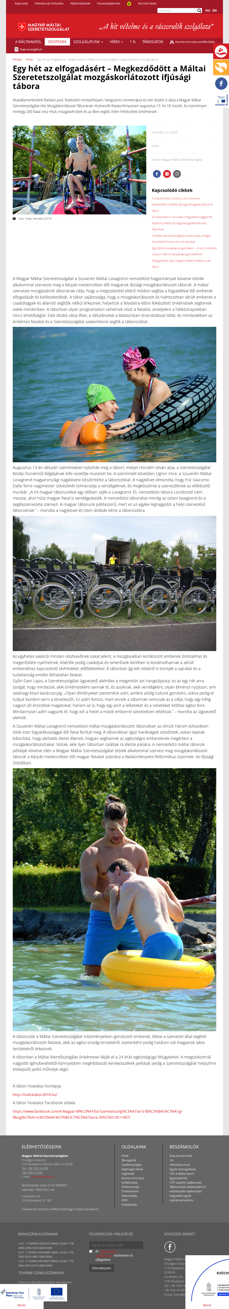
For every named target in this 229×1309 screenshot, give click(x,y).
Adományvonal (180, 1165)
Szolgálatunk (87, 41)
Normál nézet (147, 3)
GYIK (124, 1200)
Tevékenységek (131, 1165)
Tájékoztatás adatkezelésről (188, 1187)
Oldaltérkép (129, 1205)
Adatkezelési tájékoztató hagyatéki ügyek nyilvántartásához (186, 1195)
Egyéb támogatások (183, 1169)
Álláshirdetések (80, 3)
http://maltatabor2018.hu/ (35, 1094)
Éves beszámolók (181, 1156)
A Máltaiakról (28, 41)
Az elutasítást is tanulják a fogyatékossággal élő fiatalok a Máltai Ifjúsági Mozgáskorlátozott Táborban (182, 223)
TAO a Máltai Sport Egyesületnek (182, 1176)
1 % (133, 41)
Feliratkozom (101, 1268)
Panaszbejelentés (108, 3)
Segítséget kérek (132, 1169)
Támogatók (152, 41)
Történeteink (130, 1191)
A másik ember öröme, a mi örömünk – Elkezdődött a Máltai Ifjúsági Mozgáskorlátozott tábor (182, 204)
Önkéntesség (130, 1187)
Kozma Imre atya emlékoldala (195, 42)
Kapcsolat (21, 3)
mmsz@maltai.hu (42, 1176)
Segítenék (57, 41)
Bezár (21, 1305)
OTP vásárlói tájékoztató (186, 1182)
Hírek (115, 41)
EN (214, 10)
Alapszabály (129, 1196)
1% (172, 1160)
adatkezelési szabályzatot (106, 1253)
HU (207, 10)
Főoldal (17, 59)
